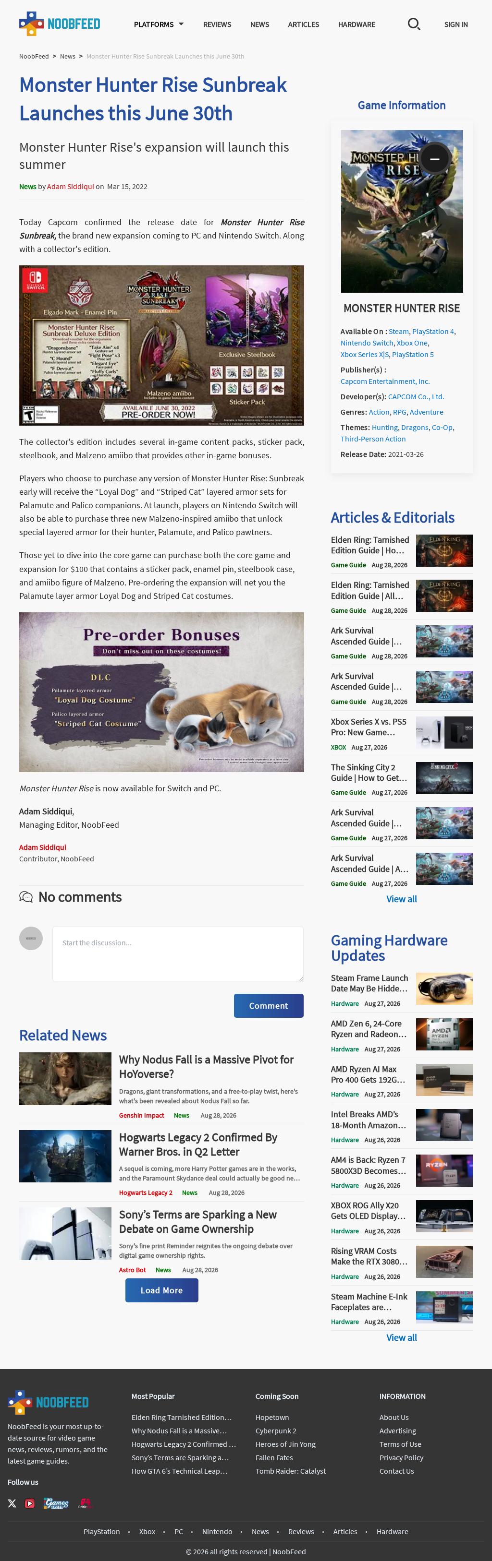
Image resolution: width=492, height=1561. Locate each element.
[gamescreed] (56, 1503)
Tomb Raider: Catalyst (291, 1471)
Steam (399, 331)
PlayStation (102, 1531)
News (259, 24)
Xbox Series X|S (365, 354)
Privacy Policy (401, 1457)
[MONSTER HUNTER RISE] (402, 290)
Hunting (385, 427)
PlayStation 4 (433, 331)
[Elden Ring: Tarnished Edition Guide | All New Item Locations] (444, 609)
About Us (394, 1417)
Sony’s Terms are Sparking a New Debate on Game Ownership (198, 1221)
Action (379, 412)
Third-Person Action (373, 438)
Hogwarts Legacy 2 (145, 1192)
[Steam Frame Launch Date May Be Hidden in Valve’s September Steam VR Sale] (444, 1002)
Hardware (356, 24)
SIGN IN (456, 24)
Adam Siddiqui (70, 186)
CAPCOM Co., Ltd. (416, 396)
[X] (12, 1503)
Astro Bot (132, 1269)
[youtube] (30, 1503)
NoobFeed (34, 56)
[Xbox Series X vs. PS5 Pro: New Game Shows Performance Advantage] (444, 746)
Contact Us (397, 1471)
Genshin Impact (141, 1115)
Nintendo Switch (367, 342)
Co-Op (442, 427)
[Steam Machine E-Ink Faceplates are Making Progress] (444, 1320)
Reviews (217, 24)
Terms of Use (400, 1444)
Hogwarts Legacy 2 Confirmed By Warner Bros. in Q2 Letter (198, 1144)
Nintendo (217, 1531)
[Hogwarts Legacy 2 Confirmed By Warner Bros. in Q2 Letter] (65, 1179)
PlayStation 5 (413, 354)
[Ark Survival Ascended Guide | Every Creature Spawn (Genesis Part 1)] (444, 700)
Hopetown (272, 1417)
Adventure (426, 412)
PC (178, 1531)
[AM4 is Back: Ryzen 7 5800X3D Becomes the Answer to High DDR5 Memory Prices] (444, 1184)
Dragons (415, 427)
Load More (162, 1290)
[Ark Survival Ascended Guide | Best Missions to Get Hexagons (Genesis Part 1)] (444, 836)
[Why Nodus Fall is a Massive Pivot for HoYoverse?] (65, 1102)
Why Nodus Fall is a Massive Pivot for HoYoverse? (206, 1066)
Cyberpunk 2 (276, 1430)
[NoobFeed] (60, 24)
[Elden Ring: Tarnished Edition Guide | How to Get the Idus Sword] (444, 564)
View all (402, 899)
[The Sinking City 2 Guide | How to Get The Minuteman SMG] (444, 791)
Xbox (147, 1531)
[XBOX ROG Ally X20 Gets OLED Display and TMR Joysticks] (444, 1229)
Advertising (398, 1430)
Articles (303, 24)
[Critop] (85, 1503)
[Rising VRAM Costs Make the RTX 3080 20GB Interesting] (444, 1275)
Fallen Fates (274, 1457)
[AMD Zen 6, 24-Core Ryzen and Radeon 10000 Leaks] (444, 1047)
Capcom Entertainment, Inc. (385, 381)
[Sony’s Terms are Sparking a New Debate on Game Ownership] (65, 1257)
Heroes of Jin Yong (286, 1444)
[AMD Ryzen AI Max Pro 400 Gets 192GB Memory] (444, 1093)
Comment (268, 1005)
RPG (399, 412)
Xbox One (412, 342)
